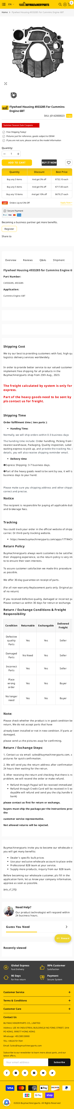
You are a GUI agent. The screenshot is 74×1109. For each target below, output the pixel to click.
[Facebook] (6, 1073)
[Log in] (65, 4)
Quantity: (7, 148)
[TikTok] (34, 1073)
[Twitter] (52, 1073)
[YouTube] (43, 1073)
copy (69, 115)
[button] (48, 162)
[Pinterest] (25, 1073)
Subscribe (59, 1062)
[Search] (60, 4)
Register (9, 228)
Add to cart (17, 162)
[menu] (4, 4)
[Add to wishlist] (68, 162)
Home (5, 12)
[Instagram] (16, 1073)
